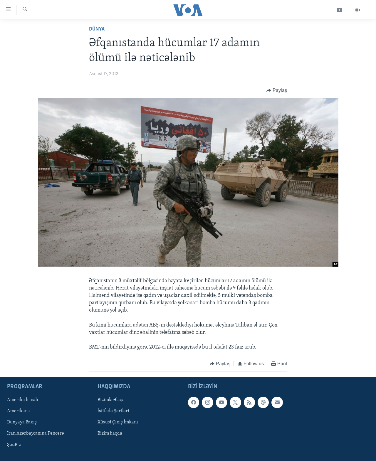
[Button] (276, 90)
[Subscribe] (277, 402)
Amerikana (18, 411)
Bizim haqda (110, 433)
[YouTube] (339, 10)
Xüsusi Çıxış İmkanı (118, 422)
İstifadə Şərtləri (113, 411)
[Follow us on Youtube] (221, 402)
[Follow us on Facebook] (193, 402)
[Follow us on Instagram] (207, 402)
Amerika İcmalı (22, 400)
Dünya (97, 29)
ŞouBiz (14, 445)
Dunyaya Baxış (22, 422)
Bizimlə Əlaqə (111, 400)
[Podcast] (263, 402)
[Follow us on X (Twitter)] (235, 402)
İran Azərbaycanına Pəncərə (35, 433)
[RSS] (249, 402)
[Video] (358, 10)
